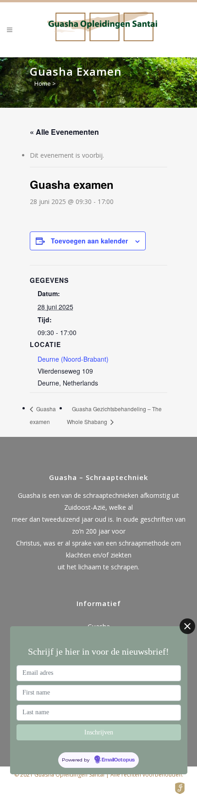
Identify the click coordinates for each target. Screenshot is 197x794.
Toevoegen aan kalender (89, 240)
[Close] (187, 626)
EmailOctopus (118, 760)
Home (42, 83)
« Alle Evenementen (64, 132)
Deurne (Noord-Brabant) (73, 359)
